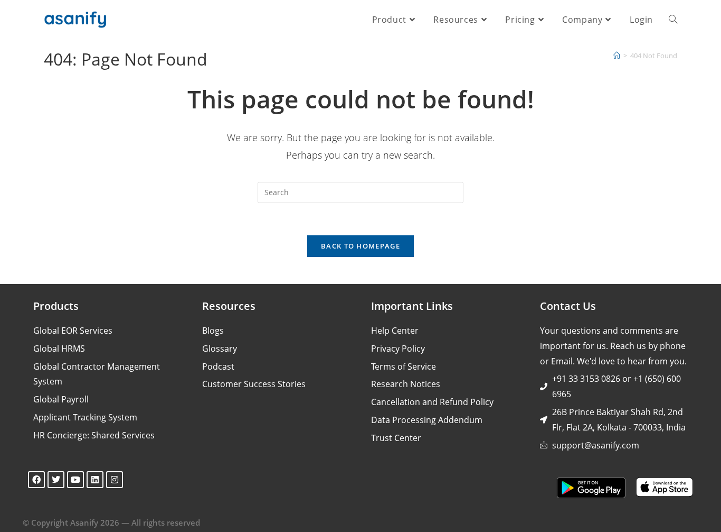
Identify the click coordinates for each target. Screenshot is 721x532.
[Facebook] (36, 479)
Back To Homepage (360, 246)
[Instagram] (114, 479)
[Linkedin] (95, 479)
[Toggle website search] (673, 19)
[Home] (616, 55)
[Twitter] (56, 479)
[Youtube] (75, 479)
